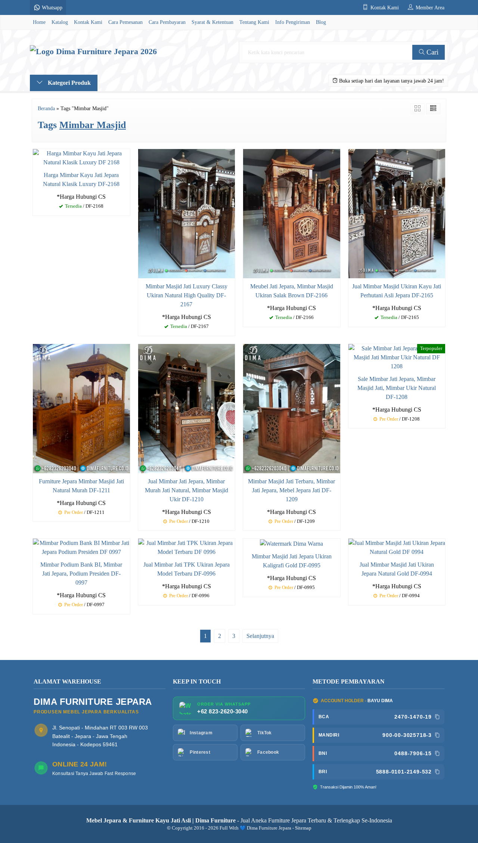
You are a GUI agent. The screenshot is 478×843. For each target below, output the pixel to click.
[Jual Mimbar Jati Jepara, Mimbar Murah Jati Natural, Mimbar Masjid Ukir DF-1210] (186, 408)
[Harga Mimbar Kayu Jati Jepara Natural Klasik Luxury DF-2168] (81, 157)
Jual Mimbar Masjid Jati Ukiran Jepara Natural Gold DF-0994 (397, 569)
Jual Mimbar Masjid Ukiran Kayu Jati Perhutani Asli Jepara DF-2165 (396, 290)
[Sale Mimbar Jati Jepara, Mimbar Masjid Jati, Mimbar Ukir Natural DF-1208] (397, 356)
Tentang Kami (254, 22)
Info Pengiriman (292, 22)
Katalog (60, 22)
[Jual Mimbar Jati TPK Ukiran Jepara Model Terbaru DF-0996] (186, 547)
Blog (321, 22)
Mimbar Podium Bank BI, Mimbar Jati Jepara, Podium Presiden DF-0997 (81, 573)
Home (39, 22)
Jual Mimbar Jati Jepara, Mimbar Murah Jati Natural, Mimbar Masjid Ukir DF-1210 (186, 490)
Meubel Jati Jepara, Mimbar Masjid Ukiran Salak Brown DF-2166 (291, 290)
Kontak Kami (88, 22)
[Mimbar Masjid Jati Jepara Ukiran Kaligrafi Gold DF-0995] (291, 543)
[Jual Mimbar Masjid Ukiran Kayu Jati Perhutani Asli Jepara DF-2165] (397, 213)
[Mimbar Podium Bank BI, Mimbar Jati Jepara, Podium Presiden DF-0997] (81, 547)
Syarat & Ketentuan (212, 22)
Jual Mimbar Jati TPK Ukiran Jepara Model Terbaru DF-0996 (186, 569)
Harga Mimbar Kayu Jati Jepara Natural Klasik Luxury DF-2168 (81, 179)
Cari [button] (431, 52)
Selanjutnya (260, 636)
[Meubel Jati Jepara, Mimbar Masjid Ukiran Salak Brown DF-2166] (291, 213)
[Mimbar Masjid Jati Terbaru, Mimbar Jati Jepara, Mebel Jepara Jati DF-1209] (291, 408)
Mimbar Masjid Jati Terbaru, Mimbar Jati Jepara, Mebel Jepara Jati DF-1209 (291, 490)
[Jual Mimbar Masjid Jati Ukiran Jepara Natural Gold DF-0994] (397, 547)
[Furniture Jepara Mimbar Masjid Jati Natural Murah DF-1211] (81, 408)
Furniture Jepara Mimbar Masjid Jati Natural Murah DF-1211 (81, 485)
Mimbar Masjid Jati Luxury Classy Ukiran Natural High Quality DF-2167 (186, 295)
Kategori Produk (68, 83)
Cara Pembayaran (167, 22)
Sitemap (303, 828)
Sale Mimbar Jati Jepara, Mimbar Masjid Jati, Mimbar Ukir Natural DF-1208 (396, 388)
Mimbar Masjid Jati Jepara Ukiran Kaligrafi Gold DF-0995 (292, 560)
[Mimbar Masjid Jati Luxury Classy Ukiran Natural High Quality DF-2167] (186, 213)
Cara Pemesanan (125, 22)
